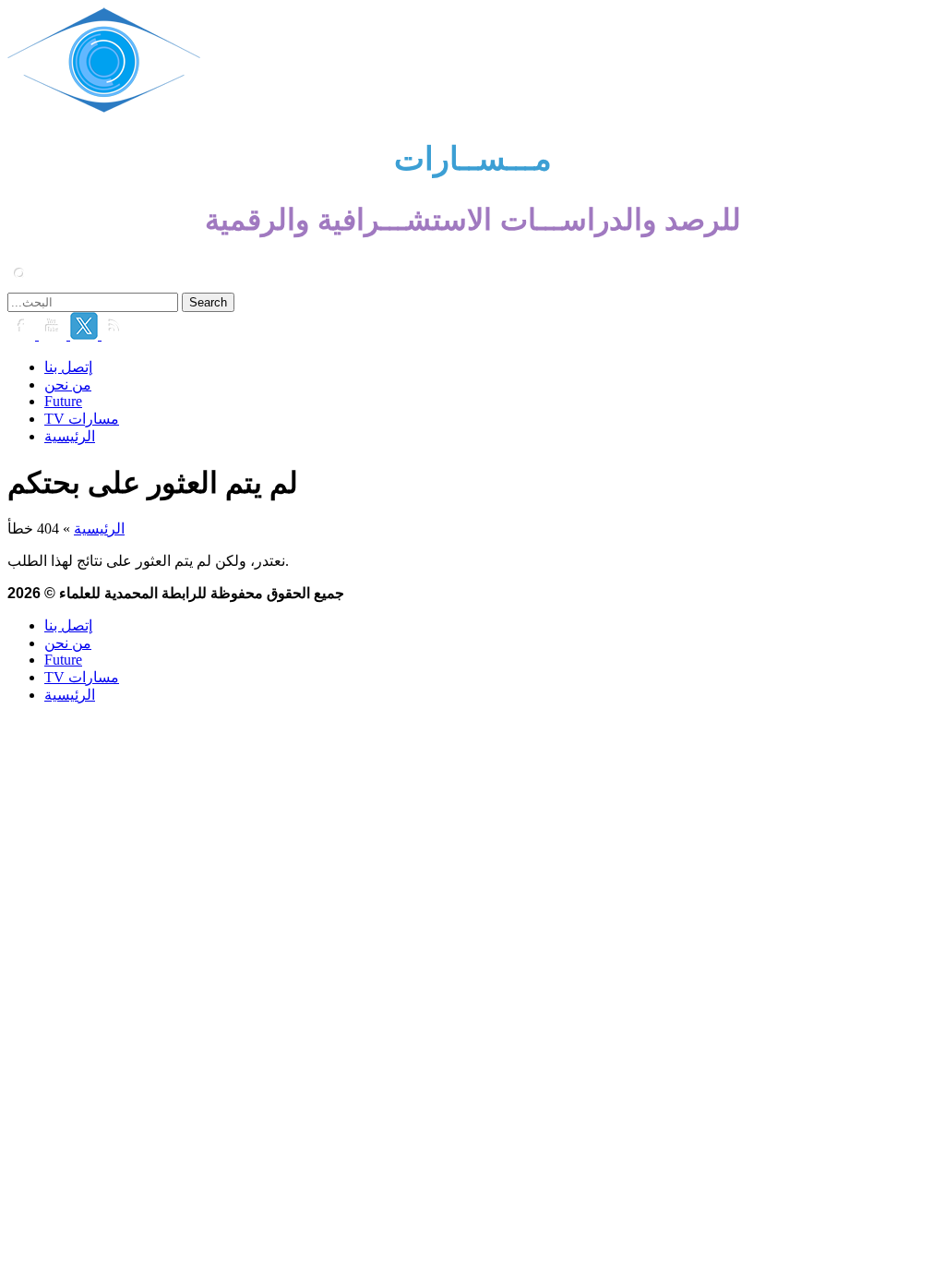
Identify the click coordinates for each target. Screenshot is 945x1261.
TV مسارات (81, 418)
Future (63, 401)
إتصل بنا (68, 367)
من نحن (67, 384)
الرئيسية (69, 436)
